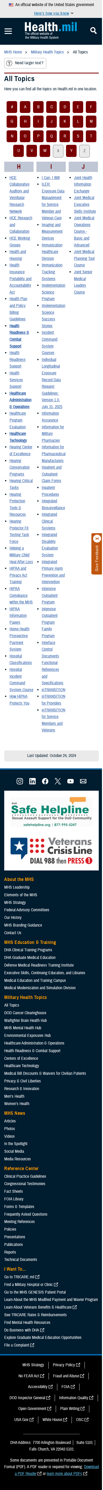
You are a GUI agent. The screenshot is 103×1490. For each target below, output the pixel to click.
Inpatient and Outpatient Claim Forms (52, 474)
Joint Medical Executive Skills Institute (85, 204)
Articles (10, 1121)
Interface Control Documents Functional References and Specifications (52, 663)
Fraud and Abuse (66, 1376)
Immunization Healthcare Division (52, 251)
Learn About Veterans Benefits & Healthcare (38, 1307)
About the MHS (19, 879)
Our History (13, 917)
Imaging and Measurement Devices (52, 231)
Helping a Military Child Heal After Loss (21, 555)
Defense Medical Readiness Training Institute (39, 965)
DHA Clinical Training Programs (28, 950)
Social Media (14, 1151)
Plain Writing (69, 1408)
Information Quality (73, 1397)
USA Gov (21, 1419)
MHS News (14, 1113)
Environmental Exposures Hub (27, 1035)
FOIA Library (14, 1199)
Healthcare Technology (21, 1065)
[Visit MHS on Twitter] (58, 783)
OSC (79, 1419)
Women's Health (16, 1103)
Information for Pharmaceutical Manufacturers (53, 453)
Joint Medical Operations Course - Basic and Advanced (84, 231)
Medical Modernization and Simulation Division (40, 988)
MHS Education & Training (30, 942)
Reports (10, 1252)
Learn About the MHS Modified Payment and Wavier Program (51, 1299)
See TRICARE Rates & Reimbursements (35, 1315)
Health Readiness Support (18, 359)
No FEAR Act (28, 1376)
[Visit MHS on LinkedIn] (32, 783)
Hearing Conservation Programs (20, 467)
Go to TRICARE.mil (19, 1277)
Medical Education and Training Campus (35, 980)
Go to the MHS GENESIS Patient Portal (35, 1292)
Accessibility (38, 1386)
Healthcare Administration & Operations (20, 400)
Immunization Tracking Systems (52, 272)
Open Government (32, 1408)
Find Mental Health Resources (27, 1322)
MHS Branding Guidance (23, 925)
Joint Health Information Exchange (83, 184)
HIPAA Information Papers (18, 615)
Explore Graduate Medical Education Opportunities (43, 1337)
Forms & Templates (19, 1206)
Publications (13, 1244)
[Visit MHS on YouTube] (70, 783)
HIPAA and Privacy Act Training (18, 575)
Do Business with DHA (21, 1330)
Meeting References (19, 1221)
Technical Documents (20, 1259)
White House (52, 1419)
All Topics (11, 1005)
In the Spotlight (15, 1143)
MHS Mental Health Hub (22, 1028)
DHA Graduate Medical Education (29, 957)
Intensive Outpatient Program (50, 595)
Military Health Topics (25, 997)
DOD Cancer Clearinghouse (25, 1013)
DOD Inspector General (27, 1397)
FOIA (66, 1386)
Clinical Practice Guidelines (25, 1176)
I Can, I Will (51, 177)
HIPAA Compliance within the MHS (21, 595)
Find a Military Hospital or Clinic (28, 1284)
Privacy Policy (64, 1365)
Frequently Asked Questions (26, 1214)
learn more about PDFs (64, 1473)
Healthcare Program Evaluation (18, 420)
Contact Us (12, 932)
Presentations (14, 1237)
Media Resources (17, 1159)
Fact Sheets (13, 1191)
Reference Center (21, 1168)
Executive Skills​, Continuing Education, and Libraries (44, 973)
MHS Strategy (15, 902)
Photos (9, 1128)
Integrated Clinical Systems (49, 521)
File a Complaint (16, 1345)
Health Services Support (16, 379)
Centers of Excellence (21, 1058)
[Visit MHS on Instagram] (20, 783)
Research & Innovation (21, 1088)
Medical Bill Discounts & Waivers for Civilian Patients (45, 1073)
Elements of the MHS (20, 895)
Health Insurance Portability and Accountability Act (20, 279)
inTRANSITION (53, 689)
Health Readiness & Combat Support (32, 1050)
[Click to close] (97, 539)
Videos (9, 1136)
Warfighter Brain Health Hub (25, 1020)
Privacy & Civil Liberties (22, 1081)
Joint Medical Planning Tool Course (84, 258)
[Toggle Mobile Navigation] (8, 31)
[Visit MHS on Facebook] (45, 783)
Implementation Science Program (53, 292)
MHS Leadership (17, 887)
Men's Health (14, 1096)
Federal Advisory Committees (26, 910)
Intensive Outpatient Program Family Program (50, 622)
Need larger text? (29, 63)
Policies (10, 1229)
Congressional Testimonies (24, 1183)
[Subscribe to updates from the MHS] (83, 783)
